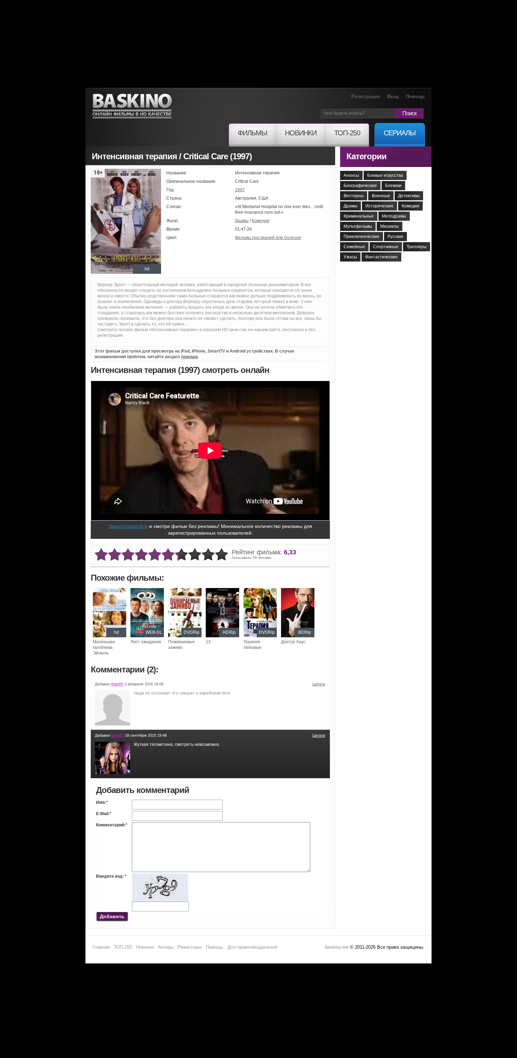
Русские (395, 236)
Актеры (165, 947)
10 (221, 555)
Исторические (379, 206)
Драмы (242, 220)
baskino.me (337, 947)
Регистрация (365, 96)
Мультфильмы (358, 226)
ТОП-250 (123, 947)
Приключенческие (361, 236)
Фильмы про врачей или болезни (268, 237)
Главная (101, 947)
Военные (381, 195)
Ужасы (350, 256)
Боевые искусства (385, 175)
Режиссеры (190, 947)
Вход (392, 96)
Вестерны (354, 195)
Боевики (393, 185)
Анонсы (351, 175)
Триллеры (417, 246)
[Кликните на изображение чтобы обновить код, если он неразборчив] (160, 876)
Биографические (360, 185)
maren (117, 684)
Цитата (318, 684)
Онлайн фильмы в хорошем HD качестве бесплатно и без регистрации (132, 106)
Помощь (415, 96)
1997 (240, 189)
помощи (189, 356)
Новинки (145, 947)
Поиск (409, 113)
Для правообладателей (252, 947)
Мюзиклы (389, 226)
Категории (366, 156)
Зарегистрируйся (128, 526)
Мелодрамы (394, 216)
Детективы (409, 195)
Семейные (354, 246)
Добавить (112, 916)
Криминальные (359, 216)
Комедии (260, 220)
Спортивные (385, 246)
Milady (117, 735)
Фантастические (381, 256)
